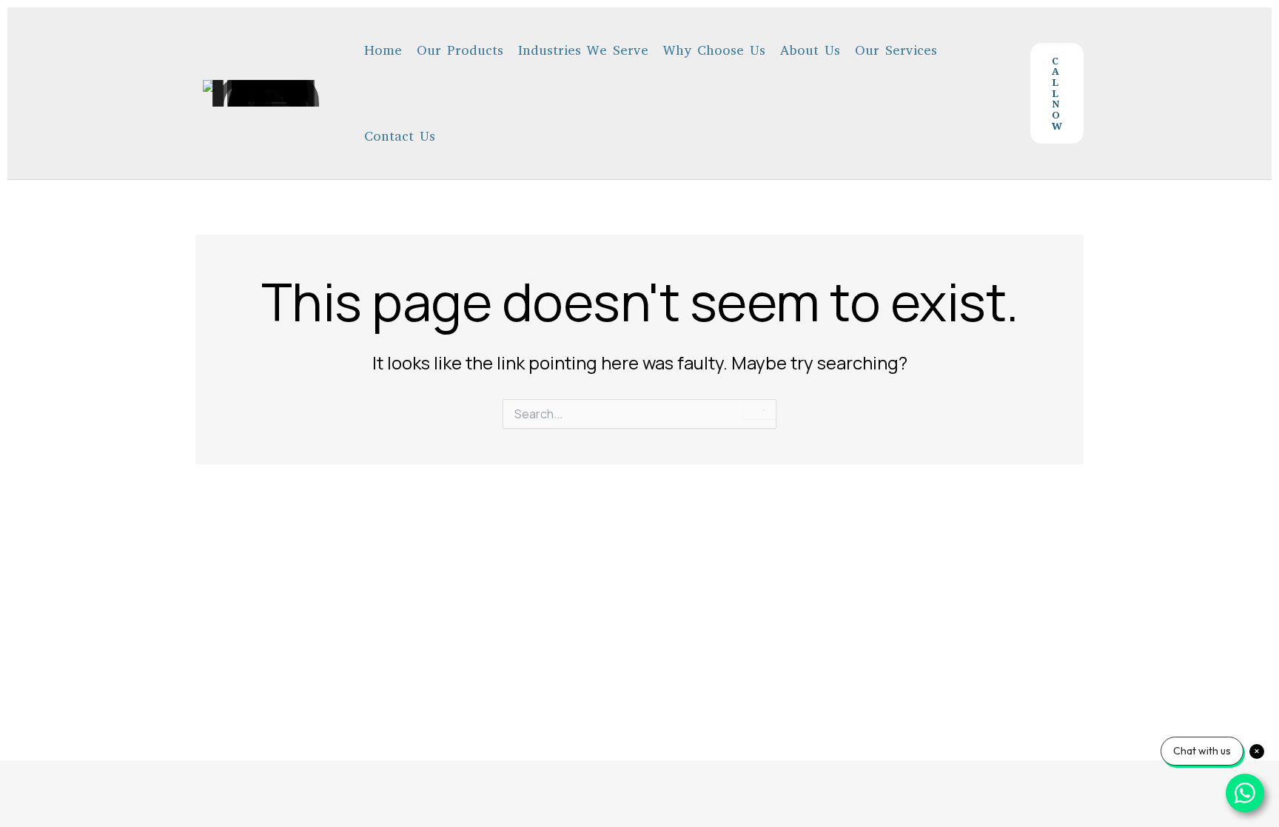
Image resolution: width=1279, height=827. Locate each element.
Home (383, 50)
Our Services (896, 50)
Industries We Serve (583, 50)
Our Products (460, 50)
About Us (810, 50)
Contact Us (399, 136)
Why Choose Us (714, 50)
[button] (1057, 93)
